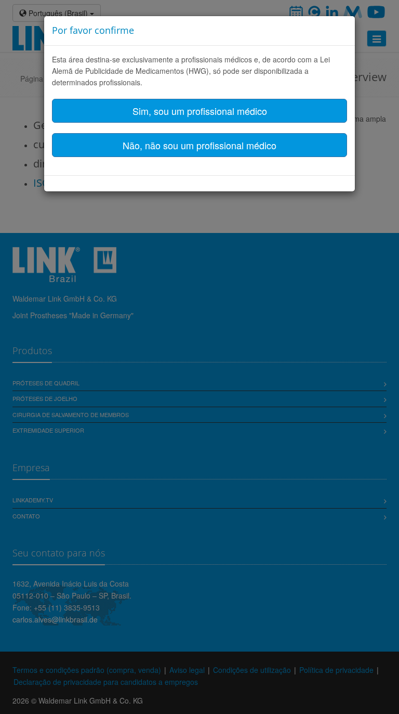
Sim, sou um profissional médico (199, 111)
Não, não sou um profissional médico (199, 145)
